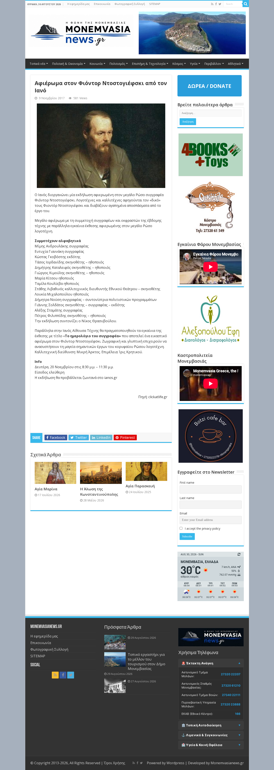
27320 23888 (230, 704)
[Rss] (212, 4)
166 (237, 713)
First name (187, 482)
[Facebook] (216, 4)
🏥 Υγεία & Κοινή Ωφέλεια (202, 745)
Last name (187, 498)
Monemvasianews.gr (227, 763)
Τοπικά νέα (37, 64)
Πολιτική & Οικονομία (67, 64)
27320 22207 (230, 674)
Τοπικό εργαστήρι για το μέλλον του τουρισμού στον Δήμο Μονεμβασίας (146, 661)
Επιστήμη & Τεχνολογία (148, 64)
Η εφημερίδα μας (78, 4)
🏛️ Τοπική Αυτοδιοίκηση (201, 725)
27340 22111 (231, 695)
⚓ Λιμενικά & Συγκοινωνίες (205, 735)
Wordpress (175, 763)
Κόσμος (177, 64)
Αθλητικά (234, 64)
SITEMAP (154, 4)
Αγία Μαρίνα (46, 488)
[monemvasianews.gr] (80, 30)
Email (183, 513)
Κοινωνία (96, 64)
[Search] (246, 4)
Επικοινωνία (102, 4)
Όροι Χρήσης (114, 763)
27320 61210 (231, 685)
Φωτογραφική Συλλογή (130, 4)
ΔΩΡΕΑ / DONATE (209, 85)
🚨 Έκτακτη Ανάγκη (197, 663)
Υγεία (193, 64)
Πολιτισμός (117, 64)
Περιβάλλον (212, 64)
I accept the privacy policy (202, 528)
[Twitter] (220, 4)
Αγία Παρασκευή (140, 485)
